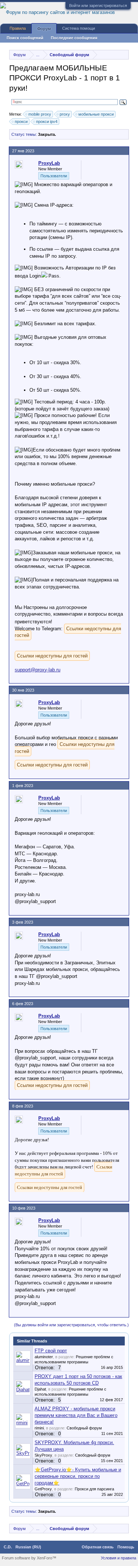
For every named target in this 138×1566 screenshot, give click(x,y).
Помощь (125, 1547)
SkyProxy (43, 1455)
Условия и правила (118, 1558)
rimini (39, 1428)
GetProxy (43, 1489)
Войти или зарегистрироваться (98, 5)
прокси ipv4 (46, 121)
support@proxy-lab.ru (37, 670)
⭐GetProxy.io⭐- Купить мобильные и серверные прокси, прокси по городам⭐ (78, 1476)
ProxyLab (49, 163)
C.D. (8, 1547)
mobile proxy (39, 114)
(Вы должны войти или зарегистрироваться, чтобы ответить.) (71, 1325)
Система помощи (78, 28)
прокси (21, 121)
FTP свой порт (51, 1350)
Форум (44, 28)
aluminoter (44, 1357)
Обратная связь (98, 1547)
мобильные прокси (96, 114)
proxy (65, 114)
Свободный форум (84, 1428)
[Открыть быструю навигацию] (124, 54)
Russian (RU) (28, 1547)
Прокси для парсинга (94, 1489)
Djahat (40, 1389)
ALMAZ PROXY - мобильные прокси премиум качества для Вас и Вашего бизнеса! (76, 1415)
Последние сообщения (74, 38)
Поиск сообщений (25, 38)
